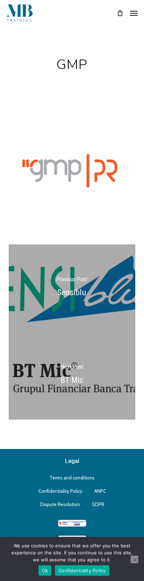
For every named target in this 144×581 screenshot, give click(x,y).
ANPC (100, 491)
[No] (134, 559)
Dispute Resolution (60, 504)
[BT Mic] (72, 376)
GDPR (98, 504)
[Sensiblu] (72, 288)
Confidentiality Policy (60, 491)
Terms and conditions (72, 477)
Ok (45, 570)
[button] (134, 12)
